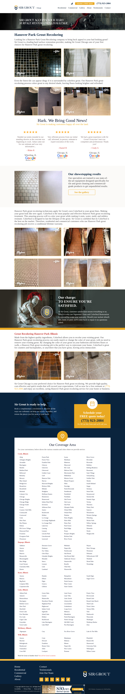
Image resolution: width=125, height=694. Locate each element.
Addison (22, 545)
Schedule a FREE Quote (85, 3)
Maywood (67, 465)
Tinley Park (90, 507)
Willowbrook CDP (92, 556)
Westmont (90, 551)
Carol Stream (24, 564)
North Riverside (69, 489)
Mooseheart (67, 578)
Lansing (44, 528)
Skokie (89, 481)
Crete (21, 518)
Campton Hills (24, 584)
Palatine (66, 515)
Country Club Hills (25, 510)
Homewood (45, 499)
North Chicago (68, 619)
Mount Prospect (69, 481)
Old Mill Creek (69, 622)
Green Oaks (45, 593)
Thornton (89, 504)
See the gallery (81, 192)
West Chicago (91, 548)
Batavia (22, 553)
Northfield (67, 494)
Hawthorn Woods (47, 601)
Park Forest (67, 526)
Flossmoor (23, 539)
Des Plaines (23, 523)
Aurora (22, 548)
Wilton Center (91, 651)
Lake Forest (68, 593)
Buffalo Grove (24, 604)
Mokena (66, 641)
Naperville (67, 548)
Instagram (41, 679)
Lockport (45, 651)
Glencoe (44, 465)
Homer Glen (46, 646)
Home (17, 666)
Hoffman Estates (47, 494)
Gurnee (44, 596)
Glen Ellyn (45, 553)
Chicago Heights (25, 499)
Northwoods (68, 551)
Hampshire (67, 576)
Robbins (89, 465)
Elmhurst (45, 548)
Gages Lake (23, 619)
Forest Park (45, 457)
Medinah (67, 545)
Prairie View (90, 593)
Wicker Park (90, 520)
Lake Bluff (45, 625)
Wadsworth (90, 614)
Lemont (44, 531)
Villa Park (67, 567)
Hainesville (45, 598)
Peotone (66, 651)
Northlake (67, 497)
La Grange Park (47, 523)
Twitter (52, 679)
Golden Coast (46, 473)
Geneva (44, 584)
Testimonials (98, 8)
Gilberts (44, 586)
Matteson (67, 462)
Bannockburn (24, 598)
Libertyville (67, 601)
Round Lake (90, 598)
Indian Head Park (47, 502)
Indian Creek (46, 609)
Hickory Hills (46, 486)
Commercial (72, 8)
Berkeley (22, 475)
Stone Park (90, 491)
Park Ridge (67, 528)
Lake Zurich (68, 598)
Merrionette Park (69, 473)
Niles (65, 483)
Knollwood (45, 619)
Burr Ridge (23, 561)
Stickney (89, 489)
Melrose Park (68, 470)
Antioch (22, 596)
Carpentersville (24, 586)
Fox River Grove (69, 631)
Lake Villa (67, 596)
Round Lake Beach (92, 601)
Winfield (89, 559)
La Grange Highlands (48, 520)
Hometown (45, 497)
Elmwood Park (24, 531)
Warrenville (67, 569)
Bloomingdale (24, 559)
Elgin (43, 581)
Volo (88, 611)
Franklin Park (46, 462)
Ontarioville (68, 561)
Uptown (89, 510)
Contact (108, 8)
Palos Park (67, 523)
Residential (62, 8)
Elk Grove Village (25, 528)
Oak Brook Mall (69, 556)
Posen (66, 531)
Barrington (23, 465)
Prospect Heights (69, 534)
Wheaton (89, 553)
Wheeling (90, 518)
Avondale (22, 462)
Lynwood (45, 539)
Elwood (44, 641)
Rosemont (90, 470)
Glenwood (45, 470)
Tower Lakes (91, 606)
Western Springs (92, 515)
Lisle (43, 567)
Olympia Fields (69, 507)
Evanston (22, 534)
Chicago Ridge (24, 502)
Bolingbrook (23, 643)
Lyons (66, 457)
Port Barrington (69, 625)
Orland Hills (68, 510)
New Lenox (67, 648)
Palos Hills (67, 520)
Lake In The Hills (92, 631)
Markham (67, 460)
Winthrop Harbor (92, 622)
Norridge (67, 486)
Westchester (90, 512)
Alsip (21, 457)
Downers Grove (47, 545)
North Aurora (68, 581)
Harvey (44, 481)
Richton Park (68, 536)
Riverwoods (90, 596)
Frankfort (45, 643)
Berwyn (22, 478)
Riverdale (90, 460)
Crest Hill (23, 651)
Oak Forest (67, 499)
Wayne (89, 545)
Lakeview (45, 526)
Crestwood (23, 515)
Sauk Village (90, 473)
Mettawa (67, 611)
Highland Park (46, 604)
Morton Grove (68, 478)
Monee (66, 643)
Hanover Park (46, 478)
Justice (44, 510)
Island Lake (45, 614)
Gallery (82, 8)
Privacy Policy (27, 689)
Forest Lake (23, 611)
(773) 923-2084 (104, 3)
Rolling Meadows (92, 468)
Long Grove (68, 609)
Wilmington (90, 648)
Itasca (43, 561)
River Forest (68, 539)
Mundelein (67, 614)
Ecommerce (99, 689)
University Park (91, 646)
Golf (43, 475)
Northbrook (67, 491)
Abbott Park (23, 593)
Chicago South (24, 504)
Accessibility (17, 689)
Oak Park (67, 504)
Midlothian (67, 475)
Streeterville (90, 497)
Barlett (22, 551)
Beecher (22, 641)
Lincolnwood (46, 536)
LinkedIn (63, 679)
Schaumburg (90, 475)
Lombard (45, 569)
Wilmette (89, 526)
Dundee (44, 576)
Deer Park (23, 520)
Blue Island (23, 481)
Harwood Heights (47, 483)
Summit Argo (91, 499)
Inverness (45, 504)
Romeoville (90, 641)
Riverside (89, 462)
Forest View (45, 460)
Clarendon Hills (24, 567)
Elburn (44, 578)
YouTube (57, 679)
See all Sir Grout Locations (47, 655)
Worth (88, 531)
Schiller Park (91, 478)
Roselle (66, 564)
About (89, 8)
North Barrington (69, 617)
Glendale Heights (47, 556)
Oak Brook (67, 553)
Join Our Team (46, 673)
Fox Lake (22, 617)
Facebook (47, 679)
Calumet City (24, 494)
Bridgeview (23, 483)
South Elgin (90, 576)
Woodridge (90, 564)
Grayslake (23, 622)
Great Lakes (23, 625)
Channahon (23, 648)
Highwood (45, 606)
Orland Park (68, 512)
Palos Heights (68, 518)
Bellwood (23, 473)
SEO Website (92, 689)
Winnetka (89, 528)
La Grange (45, 518)
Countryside (23, 512)
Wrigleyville (90, 534)
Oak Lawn (67, 502)
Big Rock (22, 581)
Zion (88, 625)
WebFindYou (107, 689)
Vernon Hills (90, 609)
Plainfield (90, 638)
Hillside (44, 489)
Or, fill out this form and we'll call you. (92, 424)
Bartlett (22, 468)
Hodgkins (45, 491)
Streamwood (90, 494)
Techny (89, 502)
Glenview (45, 468)
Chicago (22, 497)
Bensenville (23, 556)
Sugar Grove (90, 578)
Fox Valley (45, 551)
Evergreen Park (24, 536)
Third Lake (90, 604)
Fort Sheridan (24, 614)
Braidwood (23, 646)
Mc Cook (67, 468)
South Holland (91, 483)
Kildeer (44, 515)
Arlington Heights (25, 460)
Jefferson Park (46, 507)
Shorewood (90, 643)
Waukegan (90, 619)
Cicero (22, 507)
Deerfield (22, 609)
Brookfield (23, 489)
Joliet (43, 648)
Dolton (22, 526)
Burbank (22, 491)
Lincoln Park (46, 534)
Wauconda (90, 617)
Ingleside (45, 611)
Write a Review (72, 4)
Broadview (23, 486)
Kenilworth (45, 512)
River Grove (90, 457)
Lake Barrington (47, 622)
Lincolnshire (68, 604)
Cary (43, 631)
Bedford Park (24, 470)
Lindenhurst (68, 606)
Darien (22, 569)
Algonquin (23, 631)
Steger (88, 486)
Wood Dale (90, 561)
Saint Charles (68, 586)
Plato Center (68, 584)
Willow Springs (91, 523)
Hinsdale (44, 559)
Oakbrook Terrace (69, 559)
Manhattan (67, 638)
